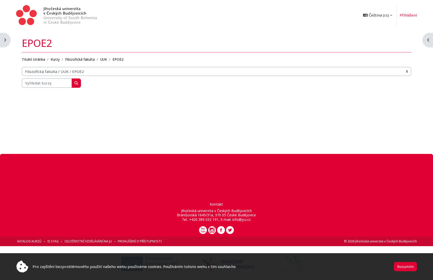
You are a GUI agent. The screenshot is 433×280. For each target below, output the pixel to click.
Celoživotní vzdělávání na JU (88, 241)
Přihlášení (408, 15)
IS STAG (53, 241)
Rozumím (405, 266)
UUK (103, 59)
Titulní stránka (33, 59)
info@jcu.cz (241, 219)
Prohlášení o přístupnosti (140, 241)
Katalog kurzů (29, 241)
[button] (377, 15)
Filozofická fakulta (80, 59)
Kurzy (55, 59)
